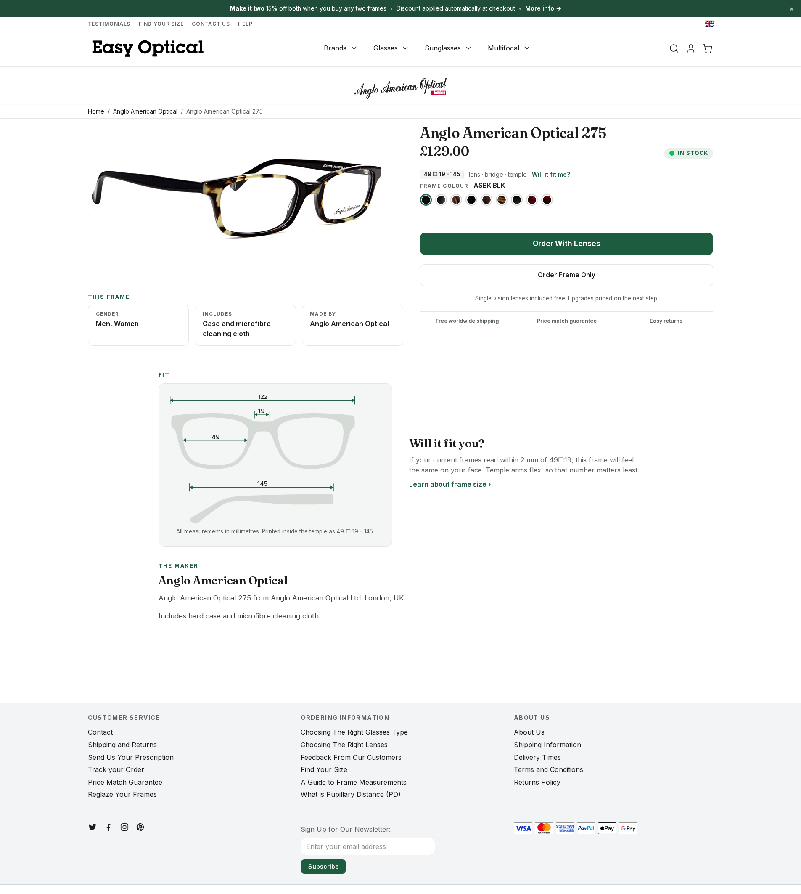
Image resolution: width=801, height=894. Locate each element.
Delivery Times (537, 757)
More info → (543, 8)
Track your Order (116, 769)
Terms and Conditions (548, 769)
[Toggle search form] (674, 48)
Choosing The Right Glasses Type (354, 732)
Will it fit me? (551, 174)
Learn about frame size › (450, 484)
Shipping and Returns (122, 744)
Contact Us (211, 24)
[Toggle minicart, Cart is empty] (707, 48)
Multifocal (503, 48)
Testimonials (109, 24)
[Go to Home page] (147, 48)
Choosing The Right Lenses (344, 744)
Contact (100, 732)
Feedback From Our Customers (351, 757)
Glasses (385, 48)
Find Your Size (161, 24)
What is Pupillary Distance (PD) (351, 794)
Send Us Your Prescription (131, 757)
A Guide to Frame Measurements (354, 782)
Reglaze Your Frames (122, 794)
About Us (529, 732)
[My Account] (690, 48)
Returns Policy (537, 782)
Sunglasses (443, 48)
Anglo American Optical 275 (224, 111)
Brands (335, 48)
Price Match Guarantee (125, 782)
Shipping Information (547, 744)
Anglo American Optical (145, 111)
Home (96, 111)
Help (245, 24)
